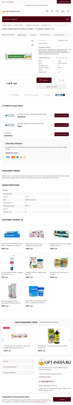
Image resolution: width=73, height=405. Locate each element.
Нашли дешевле (14, 95)
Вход (3, 2)
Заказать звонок (64, 2)
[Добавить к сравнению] (32, 44)
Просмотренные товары (49, 322)
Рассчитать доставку (32, 95)
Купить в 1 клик (51, 87)
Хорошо (62, 399)
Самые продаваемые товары (26, 322)
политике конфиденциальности (38, 401)
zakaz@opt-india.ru (50, 386)
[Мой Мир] (61, 95)
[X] (64, 95)
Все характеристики (61, 57)
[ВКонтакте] (56, 95)
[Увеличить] (18, 56)
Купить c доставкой (61, 115)
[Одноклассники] (59, 95)
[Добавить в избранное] (32, 41)
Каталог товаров (10, 19)
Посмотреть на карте (45, 377)
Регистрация (10, 2)
